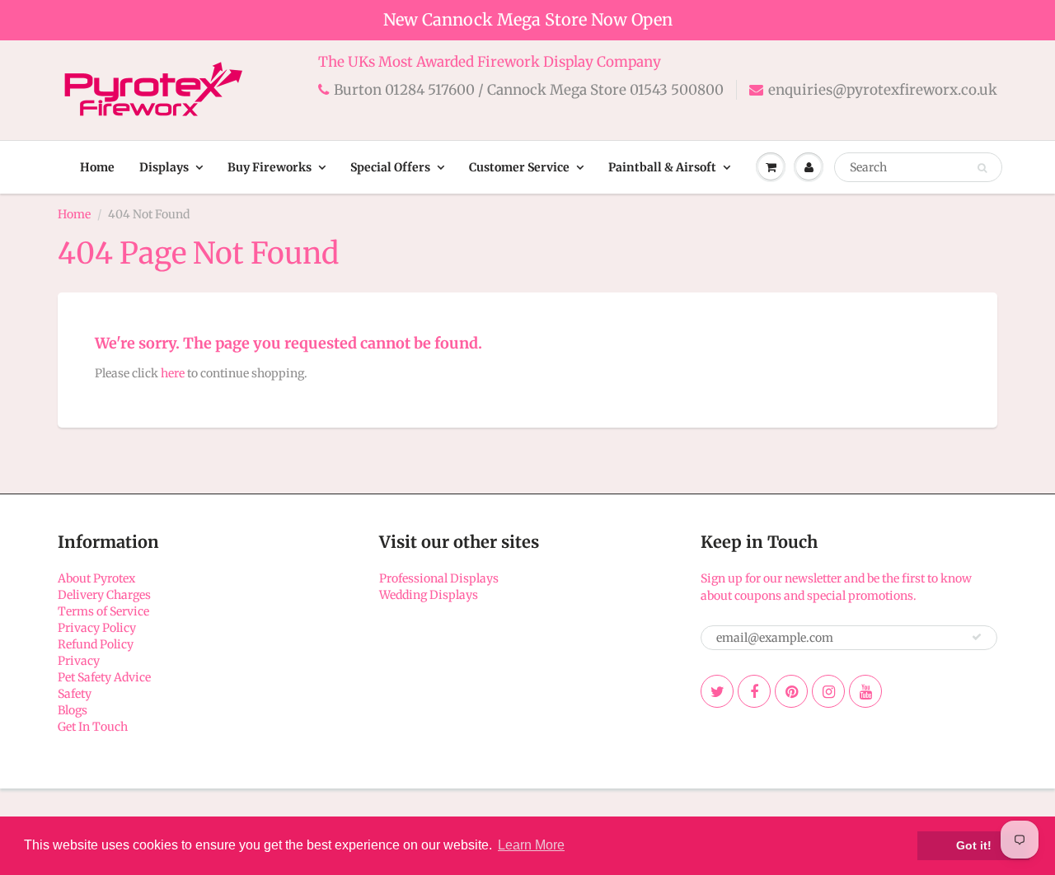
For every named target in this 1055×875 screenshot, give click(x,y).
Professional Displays (439, 578)
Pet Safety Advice (104, 677)
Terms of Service (103, 611)
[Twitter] (717, 691)
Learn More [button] (531, 845)
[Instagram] (828, 691)
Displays (164, 167)
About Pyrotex (96, 578)
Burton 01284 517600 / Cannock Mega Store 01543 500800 (529, 90)
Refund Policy (96, 644)
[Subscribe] (976, 637)
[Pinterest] (791, 691)
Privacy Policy (97, 627)
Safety (74, 693)
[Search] (982, 168)
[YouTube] (865, 691)
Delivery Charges (104, 594)
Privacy (79, 660)
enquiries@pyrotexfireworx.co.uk (882, 90)
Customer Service (519, 167)
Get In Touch (93, 726)
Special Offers (390, 167)
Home (97, 167)
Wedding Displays (428, 594)
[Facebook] (754, 691)
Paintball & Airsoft (662, 167)
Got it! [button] (974, 845)
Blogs (72, 710)
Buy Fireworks (269, 167)
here (173, 373)
